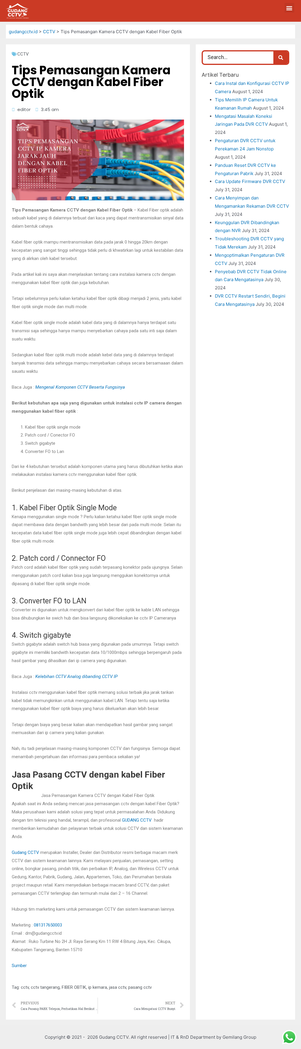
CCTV (23, 54)
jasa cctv (117, 987)
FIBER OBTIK (74, 987)
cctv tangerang (45, 987)
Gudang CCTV (25, 852)
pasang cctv (140, 987)
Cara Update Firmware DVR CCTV (250, 181)
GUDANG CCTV (137, 820)
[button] (289, 8)
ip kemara (97, 987)
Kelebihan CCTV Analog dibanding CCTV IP (76, 676)
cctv (25, 987)
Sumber (19, 965)
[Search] (280, 57)
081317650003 (48, 925)
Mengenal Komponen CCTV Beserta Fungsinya (80, 387)
